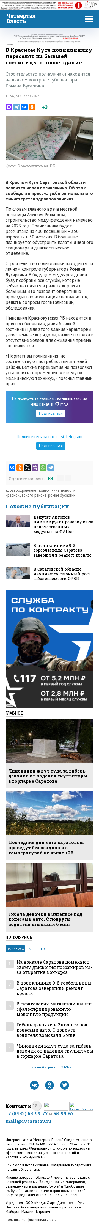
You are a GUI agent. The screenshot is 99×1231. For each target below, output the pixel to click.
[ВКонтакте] (24, 107)
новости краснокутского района (40, 493)
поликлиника (48, 490)
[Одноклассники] (32, 107)
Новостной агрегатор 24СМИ (49, 1067)
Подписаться (51, 413)
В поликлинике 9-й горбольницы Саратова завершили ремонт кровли (54, 988)
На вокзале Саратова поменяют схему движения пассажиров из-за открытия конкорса (54, 967)
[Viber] (35, 467)
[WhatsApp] (43, 467)
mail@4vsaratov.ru (28, 1121)
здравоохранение (21, 490)
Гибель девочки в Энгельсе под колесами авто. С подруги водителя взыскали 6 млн (51, 1030)
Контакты (19, 1106)
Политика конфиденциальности (31, 1219)
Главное (14, 713)
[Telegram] (16, 107)
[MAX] (9, 107)
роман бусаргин (61, 495)
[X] (27, 467)
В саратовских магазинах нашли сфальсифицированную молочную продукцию (54, 1009)
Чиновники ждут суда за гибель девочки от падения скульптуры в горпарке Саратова (54, 1051)
